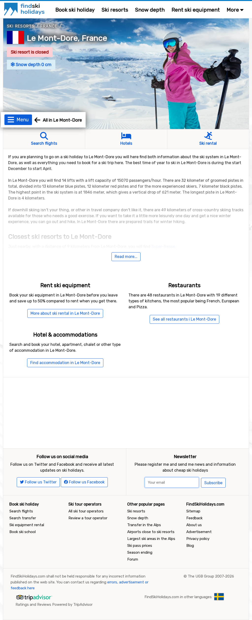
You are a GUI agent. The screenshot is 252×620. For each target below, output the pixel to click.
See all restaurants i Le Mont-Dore (184, 319)
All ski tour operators (86, 511)
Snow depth (150, 10)
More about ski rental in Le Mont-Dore (65, 313)
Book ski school (22, 532)
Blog (190, 545)
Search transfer (22, 518)
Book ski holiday (75, 10)
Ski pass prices (139, 545)
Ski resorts (115, 10)
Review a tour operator (87, 518)
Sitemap (193, 511)
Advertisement (199, 532)
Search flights (21, 511)
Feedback (194, 518)
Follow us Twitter (40, 482)
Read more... (126, 256)
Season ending (139, 552)
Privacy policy (197, 538)
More (233, 10)
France (48, 26)
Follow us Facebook (86, 482)
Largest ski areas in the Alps (151, 538)
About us (194, 525)
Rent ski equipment (196, 10)
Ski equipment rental (26, 525)
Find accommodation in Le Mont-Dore (65, 362)
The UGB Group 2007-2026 (211, 576)
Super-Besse (163, 246)
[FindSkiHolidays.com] (25, 8)
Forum (132, 559)
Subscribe (213, 482)
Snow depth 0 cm (33, 64)
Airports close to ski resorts (150, 532)
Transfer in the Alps (144, 525)
